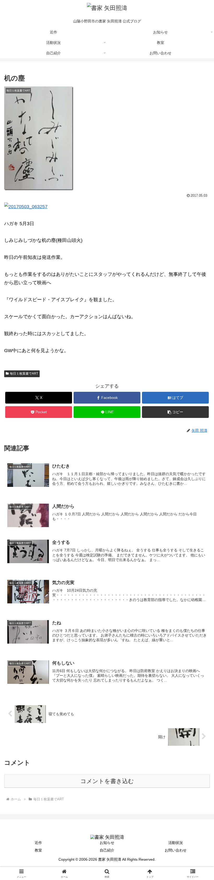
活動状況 (175, 843)
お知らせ (107, 843)
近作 (38, 843)
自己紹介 (107, 850)
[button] (175, 412)
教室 (38, 850)
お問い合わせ (176, 850)
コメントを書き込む (107, 781)
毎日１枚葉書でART (24, 373)
